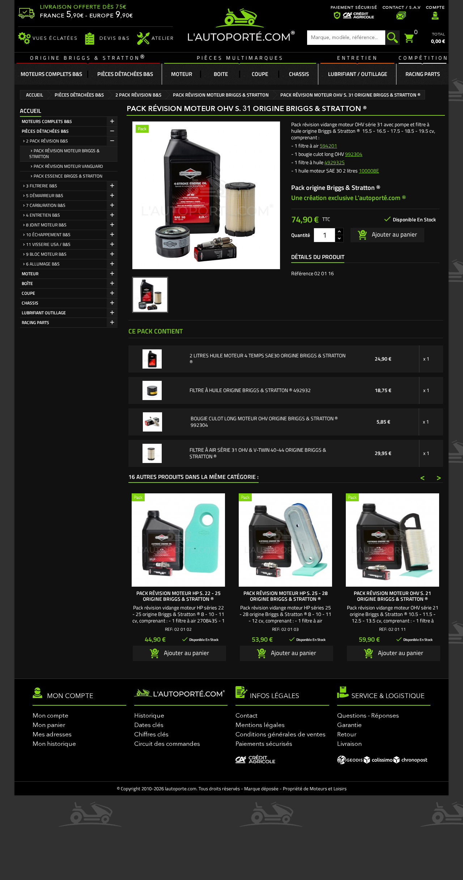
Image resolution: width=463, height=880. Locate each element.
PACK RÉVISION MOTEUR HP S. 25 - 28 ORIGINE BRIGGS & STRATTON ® (285, 596)
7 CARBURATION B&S (45, 205)
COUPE (28, 293)
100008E (369, 170)
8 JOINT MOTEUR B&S (46, 224)
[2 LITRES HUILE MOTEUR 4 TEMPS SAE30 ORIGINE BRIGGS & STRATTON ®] (152, 358)
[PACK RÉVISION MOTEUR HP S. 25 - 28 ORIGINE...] (285, 540)
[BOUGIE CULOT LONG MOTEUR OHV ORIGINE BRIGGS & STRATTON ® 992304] (152, 421)
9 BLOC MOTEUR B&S (46, 254)
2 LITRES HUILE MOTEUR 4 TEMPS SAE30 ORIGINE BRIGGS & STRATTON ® (267, 358)
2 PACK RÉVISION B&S (47, 140)
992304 (353, 154)
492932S (334, 162)
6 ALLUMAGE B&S (43, 263)
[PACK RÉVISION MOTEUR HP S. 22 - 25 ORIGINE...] (178, 540)
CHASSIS (30, 302)
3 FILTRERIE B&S (41, 185)
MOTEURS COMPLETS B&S (47, 121)
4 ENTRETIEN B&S (43, 215)
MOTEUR (30, 273)
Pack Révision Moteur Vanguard (68, 166)
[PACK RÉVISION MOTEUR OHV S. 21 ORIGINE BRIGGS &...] (392, 540)
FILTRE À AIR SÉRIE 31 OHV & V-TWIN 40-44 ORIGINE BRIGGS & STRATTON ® (258, 453)
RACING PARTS (35, 322)
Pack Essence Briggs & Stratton (68, 176)
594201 (328, 145)
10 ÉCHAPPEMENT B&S (48, 234)
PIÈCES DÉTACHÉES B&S (45, 131)
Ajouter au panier (393, 234)
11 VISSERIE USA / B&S (48, 244)
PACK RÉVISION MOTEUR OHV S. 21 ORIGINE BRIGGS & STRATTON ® (392, 596)
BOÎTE (27, 283)
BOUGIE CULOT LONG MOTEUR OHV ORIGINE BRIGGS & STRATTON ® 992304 (264, 421)
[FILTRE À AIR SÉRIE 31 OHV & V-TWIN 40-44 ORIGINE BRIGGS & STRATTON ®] (152, 452)
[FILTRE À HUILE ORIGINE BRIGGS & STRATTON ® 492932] (152, 390)
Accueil (30, 110)
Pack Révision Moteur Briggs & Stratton (64, 153)
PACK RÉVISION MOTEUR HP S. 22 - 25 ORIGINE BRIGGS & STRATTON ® (178, 596)
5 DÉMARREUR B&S (44, 195)
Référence (302, 273)
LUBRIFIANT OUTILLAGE (44, 312)
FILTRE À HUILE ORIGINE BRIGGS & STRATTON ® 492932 (250, 390)
